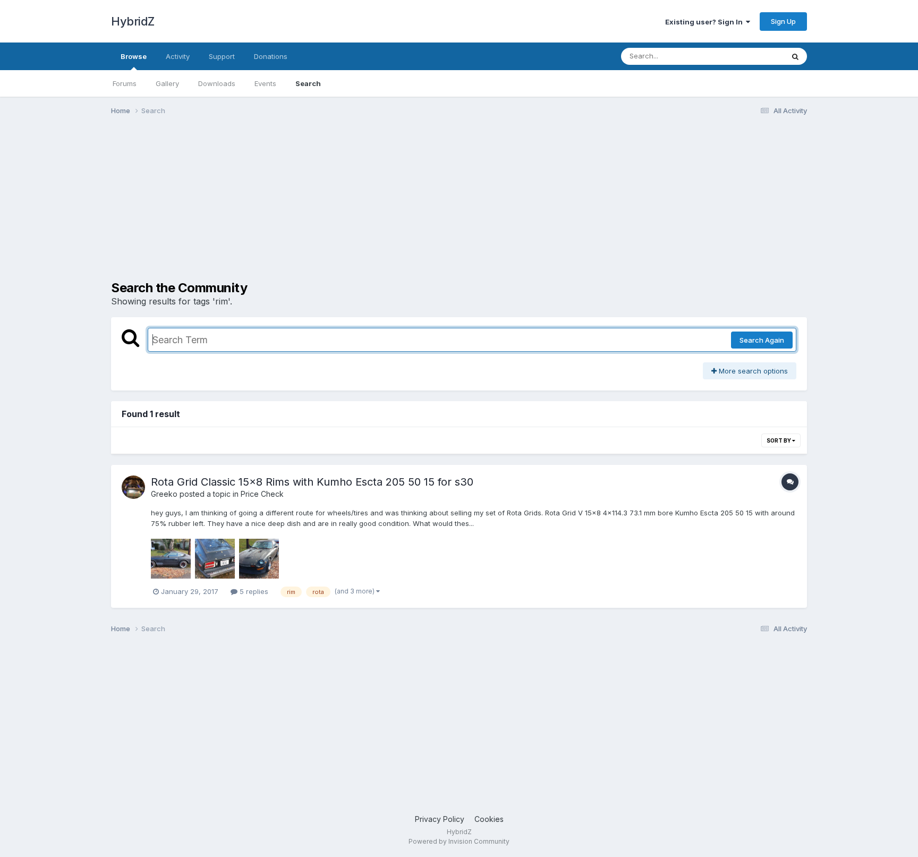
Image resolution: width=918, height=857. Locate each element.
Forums (125, 83)
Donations (270, 56)
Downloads (216, 83)
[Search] (795, 56)
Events (265, 83)
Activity (178, 56)
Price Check (262, 493)
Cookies (489, 819)
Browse (134, 56)
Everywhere (750, 56)
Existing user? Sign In (705, 22)
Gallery (167, 83)
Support (222, 56)
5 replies (252, 591)
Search (308, 83)
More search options (752, 371)
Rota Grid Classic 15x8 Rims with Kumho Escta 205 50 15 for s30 (312, 482)
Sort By (779, 440)
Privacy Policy (439, 819)
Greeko (164, 493)
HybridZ (133, 21)
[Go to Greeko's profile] (133, 487)
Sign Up (783, 21)
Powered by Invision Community (459, 841)
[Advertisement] (304, 206)
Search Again (762, 340)
